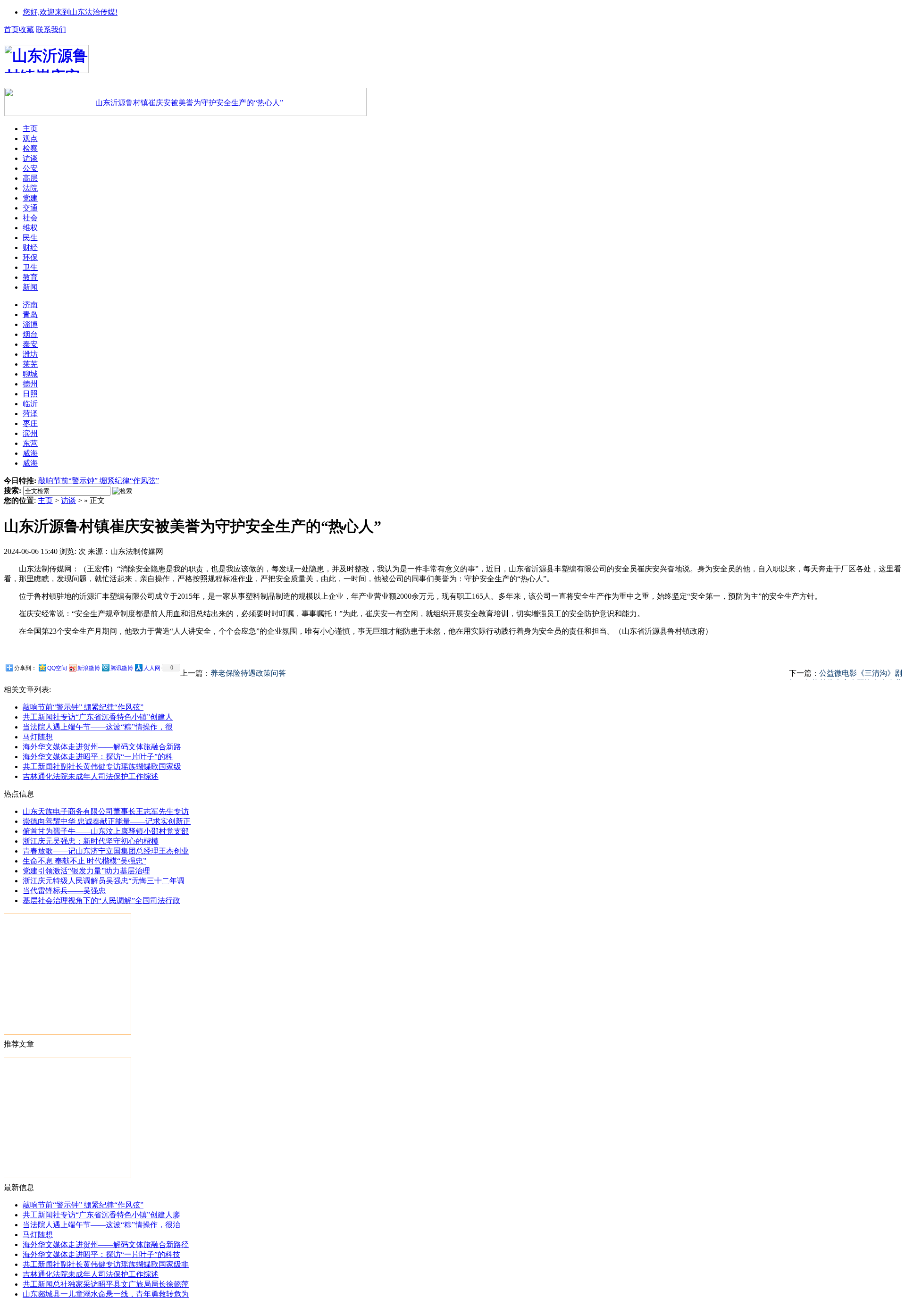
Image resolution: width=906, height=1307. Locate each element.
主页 (45, 500)
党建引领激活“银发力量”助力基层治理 (86, 871)
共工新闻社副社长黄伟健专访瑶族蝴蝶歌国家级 (102, 766)
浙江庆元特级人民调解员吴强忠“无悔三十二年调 (104, 881)
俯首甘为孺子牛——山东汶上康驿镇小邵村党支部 (106, 831)
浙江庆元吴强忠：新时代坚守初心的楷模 (91, 841)
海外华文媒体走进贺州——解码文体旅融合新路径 (106, 1244)
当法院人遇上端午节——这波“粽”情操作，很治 (101, 1225)
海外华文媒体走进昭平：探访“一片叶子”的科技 (101, 1254)
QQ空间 (57, 668)
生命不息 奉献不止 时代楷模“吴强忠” (84, 861)
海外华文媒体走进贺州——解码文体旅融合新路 (102, 747)
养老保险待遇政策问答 (248, 673)
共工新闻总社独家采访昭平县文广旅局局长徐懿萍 (106, 1284)
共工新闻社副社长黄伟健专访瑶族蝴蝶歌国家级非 (106, 1264)
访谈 (68, 500)
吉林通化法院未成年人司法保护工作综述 (91, 776)
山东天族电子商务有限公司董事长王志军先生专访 (106, 811)
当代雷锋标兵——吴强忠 (64, 891)
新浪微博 (88, 668)
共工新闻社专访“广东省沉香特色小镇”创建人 (98, 717)
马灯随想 (38, 737)
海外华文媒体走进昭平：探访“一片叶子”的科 (98, 757)
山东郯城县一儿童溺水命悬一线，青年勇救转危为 (106, 1294)
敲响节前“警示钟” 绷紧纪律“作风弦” (98, 481)
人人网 (151, 668)
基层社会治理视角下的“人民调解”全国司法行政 (101, 900)
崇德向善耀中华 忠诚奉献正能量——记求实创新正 (107, 821)
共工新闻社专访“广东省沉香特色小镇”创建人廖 (101, 1215)
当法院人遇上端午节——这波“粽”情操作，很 (98, 727)
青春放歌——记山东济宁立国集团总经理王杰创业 (106, 851)
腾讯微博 (121, 668)
